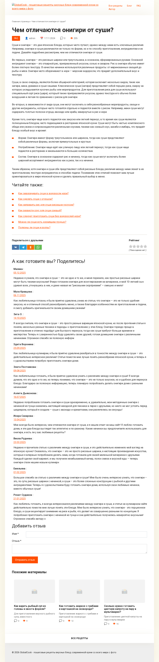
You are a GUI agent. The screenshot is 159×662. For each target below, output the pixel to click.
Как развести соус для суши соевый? (40, 210)
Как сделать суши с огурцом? (35, 199)
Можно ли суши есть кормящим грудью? (42, 221)
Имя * (15, 533)
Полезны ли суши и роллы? (34, 227)
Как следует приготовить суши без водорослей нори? (49, 216)
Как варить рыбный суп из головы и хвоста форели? (30, 607)
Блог (129, 5)
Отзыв (16, 540)
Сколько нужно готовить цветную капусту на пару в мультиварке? (120, 609)
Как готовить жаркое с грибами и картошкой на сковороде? (78, 607)
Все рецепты (79, 638)
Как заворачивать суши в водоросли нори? (43, 193)
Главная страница (21, 21)
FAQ (139, 5)
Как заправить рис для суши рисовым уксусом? (46, 204)
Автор (112, 9)
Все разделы (115, 5)
